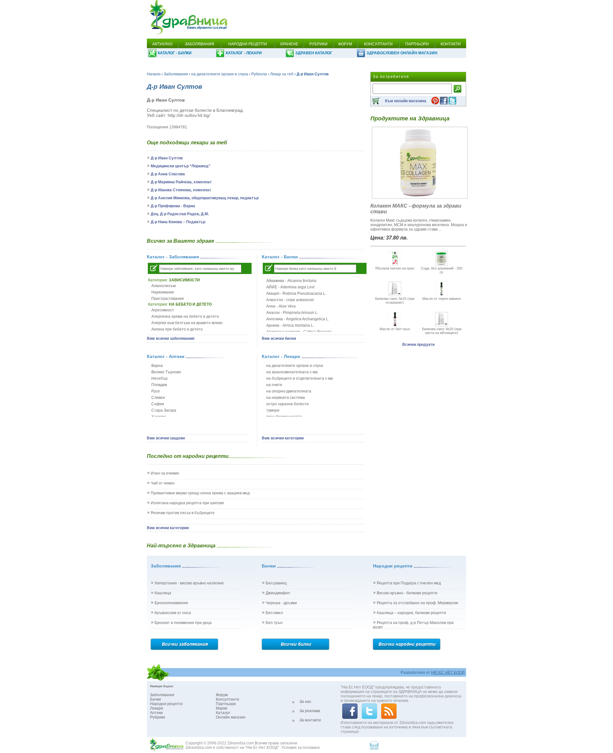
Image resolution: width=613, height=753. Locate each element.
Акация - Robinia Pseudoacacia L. (296, 293)
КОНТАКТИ (451, 44)
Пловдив (159, 385)
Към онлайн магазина (405, 101)
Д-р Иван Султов (167, 158)
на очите (274, 385)
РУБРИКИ (318, 44)
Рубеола (259, 74)
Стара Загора (163, 410)
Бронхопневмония (171, 603)
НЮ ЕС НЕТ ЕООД (448, 672)
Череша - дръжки (281, 603)
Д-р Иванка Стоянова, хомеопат (181, 190)
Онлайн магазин (231, 717)
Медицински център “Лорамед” (180, 166)
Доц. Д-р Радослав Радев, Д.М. (180, 214)
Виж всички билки (279, 338)
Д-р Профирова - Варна (173, 206)
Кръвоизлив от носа (173, 613)
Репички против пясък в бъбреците (183, 513)
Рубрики (157, 717)
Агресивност (162, 310)
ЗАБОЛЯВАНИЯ (199, 44)
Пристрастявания (167, 298)
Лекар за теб (281, 74)
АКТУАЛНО (162, 44)
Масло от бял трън (395, 329)
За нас (305, 701)
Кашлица (163, 593)
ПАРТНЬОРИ (417, 44)
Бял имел (274, 613)
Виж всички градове (166, 438)
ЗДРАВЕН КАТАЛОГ (313, 53)
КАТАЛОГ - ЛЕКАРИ (244, 53)
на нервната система (285, 397)
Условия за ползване (301, 747)
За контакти (310, 720)
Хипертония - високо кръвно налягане (189, 583)
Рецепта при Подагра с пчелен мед (409, 583)
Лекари (156, 708)
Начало (154, 74)
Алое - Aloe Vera (281, 306)
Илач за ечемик (165, 473)
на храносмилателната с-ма (292, 372)
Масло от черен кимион (441, 298)
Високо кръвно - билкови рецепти (407, 593)
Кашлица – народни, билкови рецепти (411, 613)
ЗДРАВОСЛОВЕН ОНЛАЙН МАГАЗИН (402, 53)
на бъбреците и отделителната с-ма (299, 378)
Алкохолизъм (163, 286)
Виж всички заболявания (170, 338)
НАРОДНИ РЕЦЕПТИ (247, 44)
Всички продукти (418, 344)
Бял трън (274, 622)
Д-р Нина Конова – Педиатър (178, 222)
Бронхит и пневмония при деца (183, 622)
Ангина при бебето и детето (177, 329)
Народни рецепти (166, 704)
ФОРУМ (345, 44)
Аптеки (156, 713)
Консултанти (227, 699)
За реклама (309, 711)
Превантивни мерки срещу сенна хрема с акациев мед (200, 493)
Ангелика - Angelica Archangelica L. (297, 319)
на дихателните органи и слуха (219, 74)
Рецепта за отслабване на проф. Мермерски (417, 603)
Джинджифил (278, 593)
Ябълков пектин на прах (394, 268)
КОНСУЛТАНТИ (378, 44)
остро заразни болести (287, 404)
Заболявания (176, 74)
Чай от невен (163, 483)
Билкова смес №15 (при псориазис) (394, 300)
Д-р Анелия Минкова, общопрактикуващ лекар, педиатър (205, 198)
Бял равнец (276, 583)
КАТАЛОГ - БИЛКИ (175, 53)
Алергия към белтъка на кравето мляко (187, 323)
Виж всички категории (283, 438)
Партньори (226, 704)
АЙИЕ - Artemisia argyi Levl (290, 287)
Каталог (223, 713)
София (157, 404)
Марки (221, 708)
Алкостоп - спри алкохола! (290, 300)
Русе (155, 391)
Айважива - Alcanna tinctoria (291, 280)
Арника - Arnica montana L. (290, 325)
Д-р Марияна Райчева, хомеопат (181, 182)
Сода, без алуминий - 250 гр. (441, 270)
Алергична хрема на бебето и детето (185, 316)
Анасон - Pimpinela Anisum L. (292, 312)
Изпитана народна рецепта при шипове (187, 503)
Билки (155, 699)
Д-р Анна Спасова (168, 174)
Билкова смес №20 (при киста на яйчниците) (441, 331)
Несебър (159, 378)
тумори (272, 410)
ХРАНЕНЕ (289, 44)
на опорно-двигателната (288, 391)
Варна (157, 365)
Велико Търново (166, 372)
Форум (222, 695)
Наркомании (162, 292)
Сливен (158, 397)
